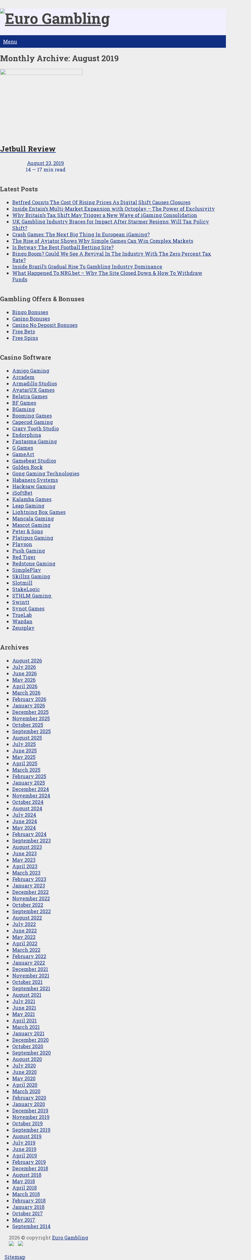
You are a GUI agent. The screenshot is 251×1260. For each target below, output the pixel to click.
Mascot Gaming (31, 525)
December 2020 (30, 1040)
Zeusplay (23, 627)
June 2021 (24, 1007)
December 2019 (30, 1110)
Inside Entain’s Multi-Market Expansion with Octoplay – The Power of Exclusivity (113, 208)
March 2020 (26, 1091)
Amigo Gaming (30, 370)
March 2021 (26, 1027)
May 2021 (23, 1014)
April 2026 (24, 686)
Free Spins (25, 338)
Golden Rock (27, 467)
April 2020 (24, 1085)
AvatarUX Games (33, 390)
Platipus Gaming (32, 537)
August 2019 (27, 1136)
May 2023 (24, 860)
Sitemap (15, 1257)
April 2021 (24, 1020)
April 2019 (24, 1155)
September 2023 (31, 840)
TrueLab (22, 615)
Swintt (20, 602)
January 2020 (28, 1104)
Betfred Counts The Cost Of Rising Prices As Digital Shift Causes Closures (101, 202)
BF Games (24, 402)
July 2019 (24, 1142)
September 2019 (31, 1130)
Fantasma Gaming (34, 441)
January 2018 (28, 1207)
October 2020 (27, 1046)
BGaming (23, 409)
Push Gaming (28, 550)
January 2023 (28, 885)
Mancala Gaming (33, 518)
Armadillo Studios (34, 383)
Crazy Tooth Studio (35, 428)
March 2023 (26, 872)
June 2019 (24, 1149)
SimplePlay (26, 570)
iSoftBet (22, 492)
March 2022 (26, 950)
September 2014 (31, 1226)
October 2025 (27, 725)
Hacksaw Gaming (33, 486)
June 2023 (24, 853)
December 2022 (30, 892)
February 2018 (29, 1200)
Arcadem (23, 377)
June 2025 (24, 750)
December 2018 (30, 1168)
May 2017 (23, 1220)
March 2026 (26, 692)
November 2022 (31, 898)
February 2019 (29, 1162)
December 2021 (30, 969)
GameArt (23, 454)
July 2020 (24, 1065)
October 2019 (27, 1123)
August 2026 (27, 660)
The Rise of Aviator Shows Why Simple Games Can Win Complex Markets (102, 241)
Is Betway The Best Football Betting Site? (63, 247)
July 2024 (24, 815)
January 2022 (28, 962)
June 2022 (24, 930)
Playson (22, 544)
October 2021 (27, 982)
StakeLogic (26, 589)
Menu (10, 41)
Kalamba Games (31, 499)
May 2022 (24, 937)
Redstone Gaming (33, 563)
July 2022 (24, 924)
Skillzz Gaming (31, 576)
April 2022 (24, 943)
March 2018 (26, 1194)
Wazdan (22, 621)
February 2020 (29, 1097)
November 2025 (31, 718)
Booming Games (32, 415)
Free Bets (23, 331)
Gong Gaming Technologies (45, 473)
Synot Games (28, 608)
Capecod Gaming (32, 422)
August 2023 (27, 847)
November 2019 (31, 1117)
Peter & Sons (27, 531)
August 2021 (26, 995)
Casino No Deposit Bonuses (44, 325)
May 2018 (23, 1181)
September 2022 (31, 911)
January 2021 (28, 1033)
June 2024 (24, 821)
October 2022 (27, 905)
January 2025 (28, 782)
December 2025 (30, 712)
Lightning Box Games (39, 512)
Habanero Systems (35, 480)
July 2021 (23, 1001)
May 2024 (24, 827)
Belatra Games (29, 396)
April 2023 (24, 866)
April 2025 (24, 763)
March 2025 (26, 770)
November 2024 (31, 795)
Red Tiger (24, 557)
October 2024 (27, 802)
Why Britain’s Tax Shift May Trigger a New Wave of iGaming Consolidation (104, 215)
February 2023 (29, 879)
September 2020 (31, 1052)
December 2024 (30, 789)
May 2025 (24, 757)
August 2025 (27, 737)
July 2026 (24, 667)
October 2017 (27, 1213)
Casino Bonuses (31, 318)
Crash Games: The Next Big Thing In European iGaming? (81, 234)
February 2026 (29, 699)
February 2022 (29, 956)
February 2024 (29, 834)
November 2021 (30, 975)
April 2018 (24, 1187)
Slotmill (22, 582)
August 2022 (27, 917)
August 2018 (26, 1175)
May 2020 (24, 1078)
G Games (22, 447)
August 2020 (27, 1059)
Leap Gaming (28, 505)
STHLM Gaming (32, 595)
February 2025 (29, 776)
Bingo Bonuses (30, 312)
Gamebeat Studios (34, 460)
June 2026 (24, 673)
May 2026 (24, 680)
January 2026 (28, 705)
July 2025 (24, 744)
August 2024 (27, 808)
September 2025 (31, 731)
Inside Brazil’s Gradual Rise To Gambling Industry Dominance (87, 266)
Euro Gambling (70, 1237)
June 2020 (24, 1072)
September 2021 (31, 988)
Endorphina (26, 435)
